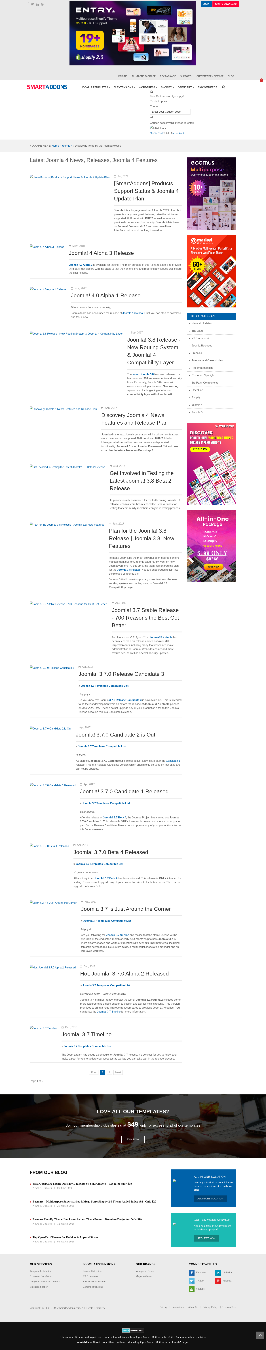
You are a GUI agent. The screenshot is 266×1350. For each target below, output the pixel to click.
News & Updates (42, 1187)
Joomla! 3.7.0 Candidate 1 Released (124, 791)
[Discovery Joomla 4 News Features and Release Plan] (63, 408)
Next (118, 1072)
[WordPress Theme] (211, 463)
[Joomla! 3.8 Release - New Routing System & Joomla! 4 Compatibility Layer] (76, 333)
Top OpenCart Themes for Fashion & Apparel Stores (65, 1237)
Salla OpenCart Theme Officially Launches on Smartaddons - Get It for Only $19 (82, 1183)
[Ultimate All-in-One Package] (211, 545)
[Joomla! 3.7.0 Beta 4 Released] (49, 845)
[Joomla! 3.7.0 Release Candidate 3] (52, 667)
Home (55, 145)
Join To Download (226, 4)
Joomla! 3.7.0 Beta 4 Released (110, 852)
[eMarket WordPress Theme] (211, 271)
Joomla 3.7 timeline (117, 934)
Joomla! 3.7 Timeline (87, 1034)
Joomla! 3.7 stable (161, 637)
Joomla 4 (67, 145)
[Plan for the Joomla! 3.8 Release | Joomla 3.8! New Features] (67, 524)
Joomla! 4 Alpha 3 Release (101, 253)
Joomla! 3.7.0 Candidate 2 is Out (115, 735)
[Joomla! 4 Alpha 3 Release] (47, 246)
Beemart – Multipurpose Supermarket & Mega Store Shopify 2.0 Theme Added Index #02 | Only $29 (94, 1201)
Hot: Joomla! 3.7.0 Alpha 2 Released (124, 974)
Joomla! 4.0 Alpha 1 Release (106, 295)
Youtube (199, 1288)
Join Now (133, 1139)
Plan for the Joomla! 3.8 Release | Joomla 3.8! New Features (141, 538)
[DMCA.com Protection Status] (133, 1330)
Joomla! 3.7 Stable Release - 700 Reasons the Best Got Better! (145, 617)
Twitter (199, 1280)
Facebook (200, 1272)
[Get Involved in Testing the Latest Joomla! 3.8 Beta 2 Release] (67, 466)
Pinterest (226, 1280)
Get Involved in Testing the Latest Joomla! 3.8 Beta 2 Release (142, 480)
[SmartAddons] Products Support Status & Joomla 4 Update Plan (146, 191)
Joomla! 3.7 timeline (108, 1011)
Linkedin (227, 1272)
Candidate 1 (173, 760)
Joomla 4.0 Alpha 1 (134, 312)
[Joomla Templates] (47, 87)
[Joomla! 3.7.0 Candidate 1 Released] (52, 785)
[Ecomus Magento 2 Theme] (211, 193)
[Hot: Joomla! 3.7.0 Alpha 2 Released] (53, 967)
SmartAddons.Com (87, 1342)
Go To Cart (156, 133)
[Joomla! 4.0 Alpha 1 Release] (48, 289)
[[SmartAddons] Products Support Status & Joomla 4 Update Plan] (69, 177)
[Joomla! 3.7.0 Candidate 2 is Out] (50, 728)
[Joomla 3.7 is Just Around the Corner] (53, 902)
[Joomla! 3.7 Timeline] (43, 1028)
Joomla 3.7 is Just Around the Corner (126, 909)
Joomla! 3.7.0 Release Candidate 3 (121, 674)
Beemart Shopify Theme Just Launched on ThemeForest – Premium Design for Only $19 (87, 1219)
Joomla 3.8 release (128, 569)
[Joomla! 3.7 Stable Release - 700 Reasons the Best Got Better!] (68, 603)
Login (206, 4)
